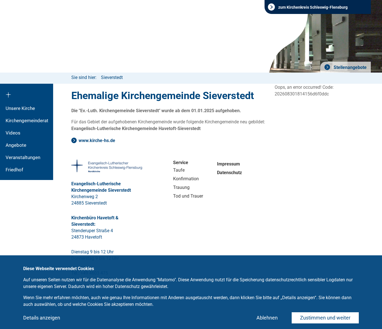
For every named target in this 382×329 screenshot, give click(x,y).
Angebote (16, 145)
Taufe (179, 170)
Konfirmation (186, 178)
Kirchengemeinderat (27, 120)
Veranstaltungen (23, 157)
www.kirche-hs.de (97, 140)
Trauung (181, 187)
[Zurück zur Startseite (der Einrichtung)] (26, 93)
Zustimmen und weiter (325, 318)
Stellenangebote (350, 67)
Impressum (228, 164)
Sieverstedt (112, 77)
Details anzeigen (41, 318)
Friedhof (14, 169)
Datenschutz (229, 172)
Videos (13, 133)
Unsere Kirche (20, 108)
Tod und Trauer (188, 196)
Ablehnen (267, 318)
